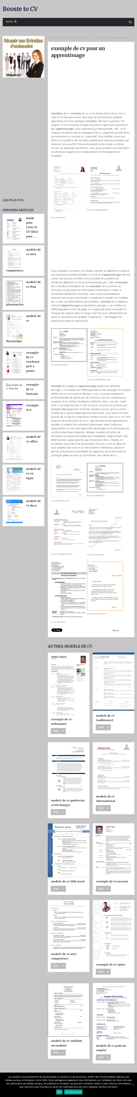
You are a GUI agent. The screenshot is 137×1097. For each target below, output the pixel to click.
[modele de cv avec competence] (68, 925)
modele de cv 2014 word (67, 881)
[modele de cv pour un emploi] (113, 1012)
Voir (56, 731)
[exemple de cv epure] (113, 930)
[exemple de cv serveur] (113, 850)
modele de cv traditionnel (105, 718)
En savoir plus (73, 1092)
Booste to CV (20, 9)
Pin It (116, 630)
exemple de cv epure (110, 964)
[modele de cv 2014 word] (68, 850)
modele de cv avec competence (64, 956)
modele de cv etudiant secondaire (66, 1043)
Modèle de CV (81, 37)
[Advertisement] (91, 84)
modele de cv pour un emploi (111, 1048)
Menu (9, 21)
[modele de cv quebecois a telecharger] (68, 769)
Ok (59, 1092)
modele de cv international (105, 799)
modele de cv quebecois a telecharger (68, 803)
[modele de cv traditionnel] (113, 682)
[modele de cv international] (113, 767)
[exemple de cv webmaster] (68, 684)
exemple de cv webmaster (61, 721)
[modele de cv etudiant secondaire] (68, 1010)
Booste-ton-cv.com (61, 37)
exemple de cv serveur (112, 881)
